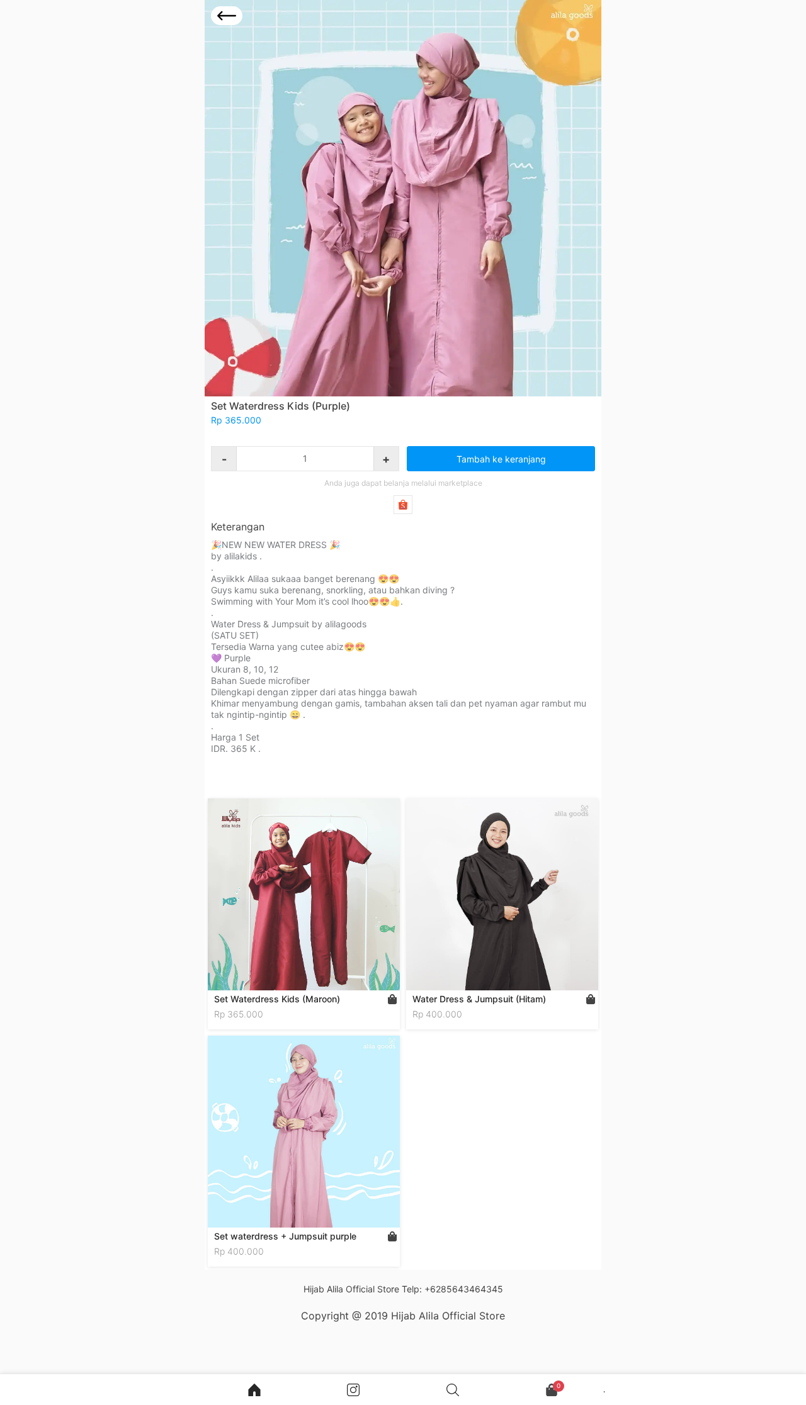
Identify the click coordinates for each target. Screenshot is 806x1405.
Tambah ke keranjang (501, 459)
